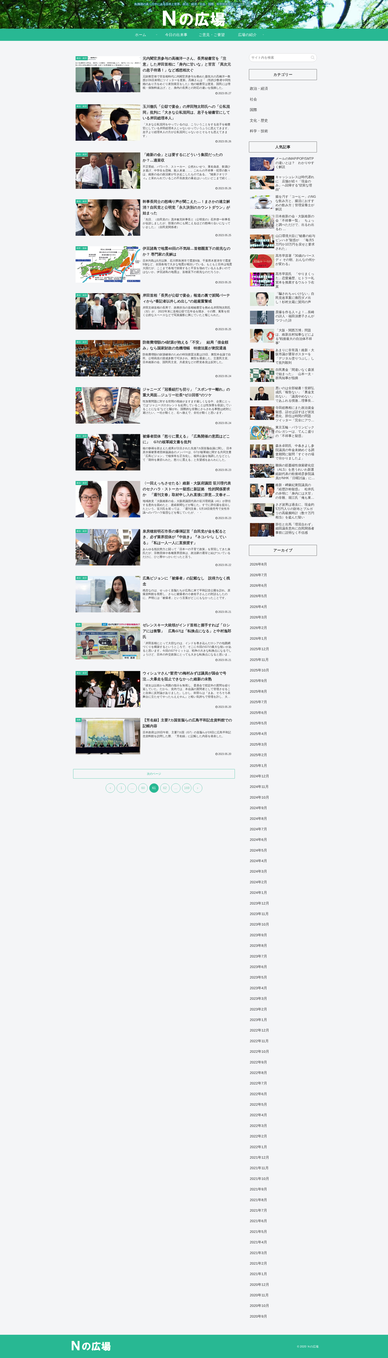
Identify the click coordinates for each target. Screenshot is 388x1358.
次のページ (154, 773)
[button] (312, 57)
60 (143, 788)
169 (187, 788)
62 (165, 788)
